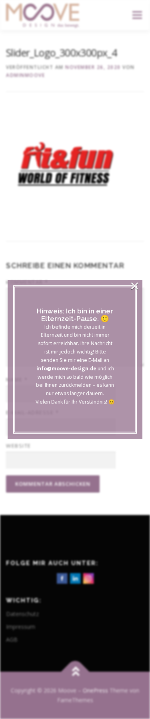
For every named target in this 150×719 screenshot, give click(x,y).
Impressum (20, 626)
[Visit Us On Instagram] (88, 578)
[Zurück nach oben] (75, 672)
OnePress (95, 690)
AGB (12, 639)
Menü (136, 15)
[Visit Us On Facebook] (61, 578)
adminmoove (25, 75)
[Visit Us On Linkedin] (75, 578)
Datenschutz (22, 614)
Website (18, 445)
